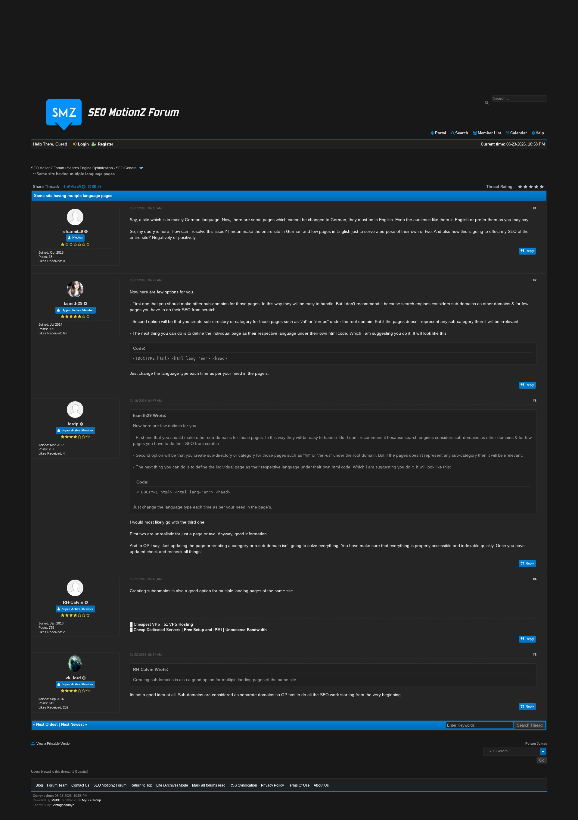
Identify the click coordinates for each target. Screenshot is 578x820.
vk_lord (73, 677)
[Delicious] (78, 186)
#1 (534, 208)
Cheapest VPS (147, 624)
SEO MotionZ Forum (47, 168)
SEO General (127, 168)
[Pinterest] (90, 186)
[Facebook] (64, 186)
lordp (73, 423)
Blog (39, 785)
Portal (440, 133)
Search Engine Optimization (90, 168)
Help (540, 133)
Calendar (518, 133)
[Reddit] (83, 186)
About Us (321, 785)
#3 (534, 400)
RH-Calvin (73, 602)
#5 (534, 654)
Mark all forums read (208, 785)
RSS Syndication (243, 785)
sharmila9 (73, 231)
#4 (534, 579)
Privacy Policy (272, 785)
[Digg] (73, 186)
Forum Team (57, 785)
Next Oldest (46, 724)
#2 (534, 280)
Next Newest (72, 724)
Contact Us (80, 785)
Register (105, 144)
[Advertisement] (289, 44)
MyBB (55, 800)
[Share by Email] (95, 186)
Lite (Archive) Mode (172, 785)
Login (83, 144)
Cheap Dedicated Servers (157, 630)
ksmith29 (73, 303)
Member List (489, 133)
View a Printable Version (53, 743)
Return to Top (141, 785)
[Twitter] (68, 186)
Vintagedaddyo (63, 805)
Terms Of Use (299, 785)
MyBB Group (91, 800)
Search (461, 133)
